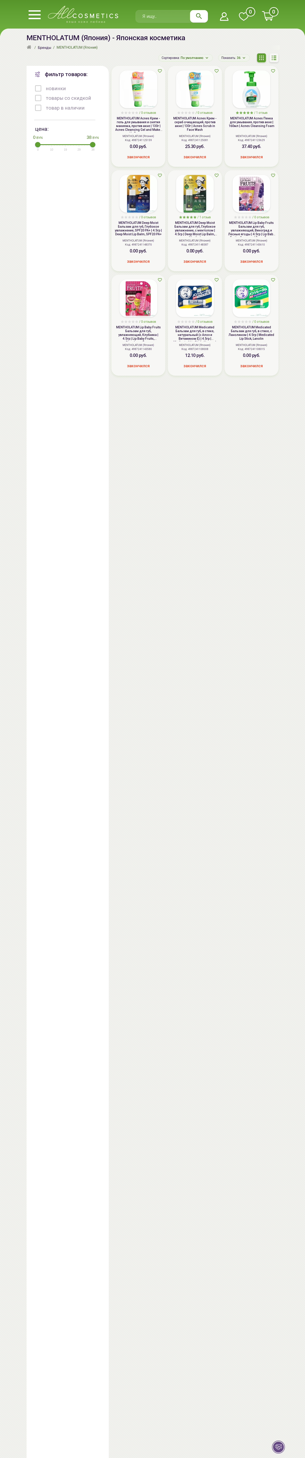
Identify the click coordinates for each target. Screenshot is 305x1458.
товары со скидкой (68, 98)
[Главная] (30, 47)
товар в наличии (65, 108)
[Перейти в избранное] (244, 16)
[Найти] (199, 16)
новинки (56, 88)
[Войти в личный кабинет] (224, 16)
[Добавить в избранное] (159, 71)
